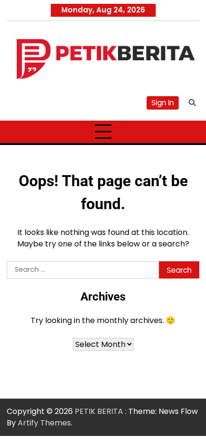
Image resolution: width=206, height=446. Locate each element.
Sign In (162, 103)
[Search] (192, 103)
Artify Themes (44, 422)
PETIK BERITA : (100, 411)
